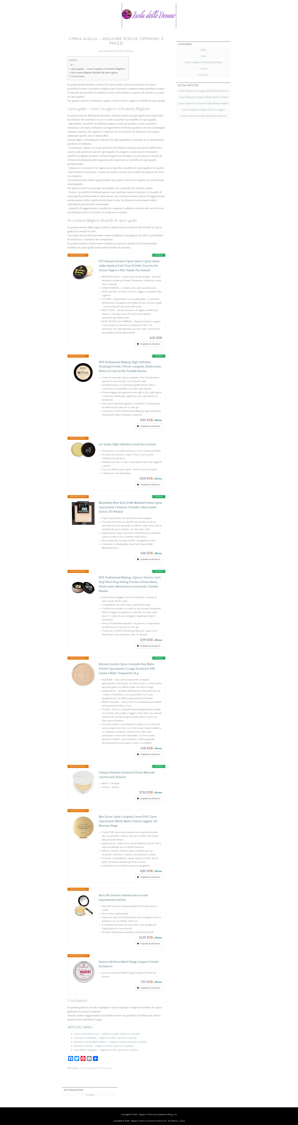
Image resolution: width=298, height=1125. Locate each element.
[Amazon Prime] (158, 420)
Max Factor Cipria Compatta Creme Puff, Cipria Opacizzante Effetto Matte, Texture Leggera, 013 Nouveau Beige (128, 821)
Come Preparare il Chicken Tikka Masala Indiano (203, 103)
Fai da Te (203, 75)
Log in (182, 1121)
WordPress (173, 1121)
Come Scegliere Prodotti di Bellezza (95, 1068)
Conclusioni (78, 76)
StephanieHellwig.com (167, 1114)
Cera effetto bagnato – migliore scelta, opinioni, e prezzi (106, 1050)
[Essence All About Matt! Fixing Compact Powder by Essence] (83, 972)
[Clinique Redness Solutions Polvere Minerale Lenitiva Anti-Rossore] (83, 782)
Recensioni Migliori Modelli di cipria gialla (94, 72)
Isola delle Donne (149, 13)
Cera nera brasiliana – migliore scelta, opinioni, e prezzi (105, 1037)
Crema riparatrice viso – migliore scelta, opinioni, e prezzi (107, 1033)
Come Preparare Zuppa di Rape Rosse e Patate (203, 97)
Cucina (203, 68)
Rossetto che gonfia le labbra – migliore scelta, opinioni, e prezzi (110, 1042)
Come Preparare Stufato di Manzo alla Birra (203, 116)
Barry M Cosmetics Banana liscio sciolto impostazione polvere (123, 897)
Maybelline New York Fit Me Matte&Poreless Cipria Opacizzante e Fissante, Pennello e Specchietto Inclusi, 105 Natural (130, 507)
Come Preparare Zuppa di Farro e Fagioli (203, 109)
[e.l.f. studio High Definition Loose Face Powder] (83, 450)
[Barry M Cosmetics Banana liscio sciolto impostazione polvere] (83, 905)
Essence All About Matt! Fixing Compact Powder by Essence (129, 964)
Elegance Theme (146, 1114)
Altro (203, 50)
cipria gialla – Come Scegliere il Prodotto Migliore (98, 69)
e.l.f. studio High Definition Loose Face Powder (127, 444)
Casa (203, 56)
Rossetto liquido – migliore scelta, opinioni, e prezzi (103, 1046)
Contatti (90, 1095)
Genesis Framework (158, 1121)
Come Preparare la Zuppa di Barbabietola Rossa (203, 91)
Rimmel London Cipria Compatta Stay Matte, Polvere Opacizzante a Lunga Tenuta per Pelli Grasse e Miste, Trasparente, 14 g (127, 669)
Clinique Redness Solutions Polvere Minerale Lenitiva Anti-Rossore (127, 775)
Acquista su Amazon (150, 344)
